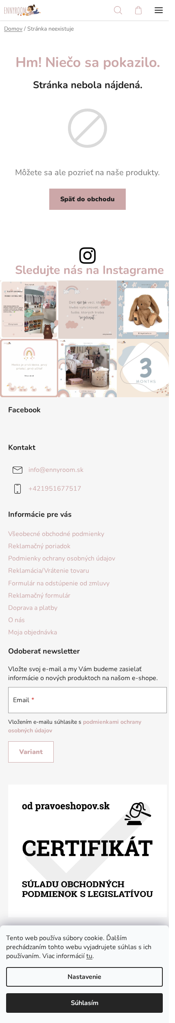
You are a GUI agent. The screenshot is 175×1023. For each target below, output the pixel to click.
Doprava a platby (32, 607)
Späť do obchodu (87, 199)
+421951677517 (54, 488)
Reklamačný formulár (39, 595)
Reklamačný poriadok (39, 546)
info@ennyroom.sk (55, 469)
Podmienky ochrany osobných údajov (61, 558)
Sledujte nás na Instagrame (89, 270)
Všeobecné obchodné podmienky (56, 533)
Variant (31, 751)
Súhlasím (84, 1003)
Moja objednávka (32, 632)
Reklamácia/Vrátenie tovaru (48, 570)
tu (89, 956)
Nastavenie (84, 976)
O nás (16, 620)
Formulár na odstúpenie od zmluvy (58, 583)
